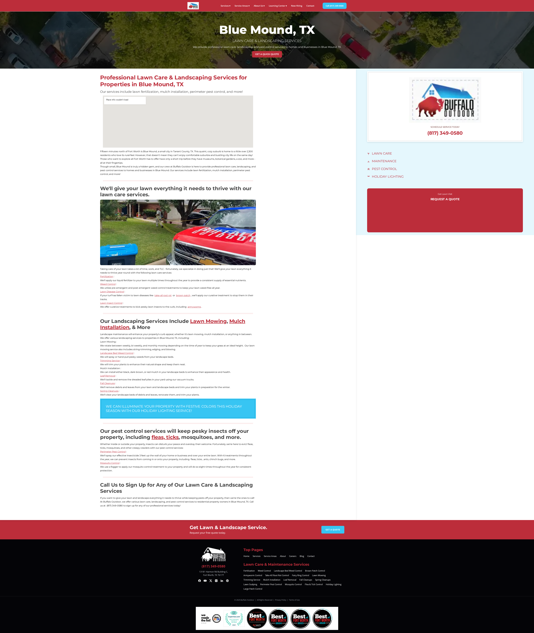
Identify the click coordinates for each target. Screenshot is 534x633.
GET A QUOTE (333, 529)
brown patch (183, 295)
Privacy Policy (280, 600)
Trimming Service (110, 360)
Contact (310, 5)
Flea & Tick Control (314, 584)
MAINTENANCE (384, 161)
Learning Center (278, 5)
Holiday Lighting (333, 584)
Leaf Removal (107, 376)
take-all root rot (163, 295)
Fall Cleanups (107, 383)
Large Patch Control (252, 588)
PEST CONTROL (384, 169)
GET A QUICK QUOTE (267, 54)
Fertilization (106, 276)
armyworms (194, 307)
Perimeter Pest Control (113, 451)
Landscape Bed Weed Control (116, 353)
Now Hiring (296, 5)
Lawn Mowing (208, 321)
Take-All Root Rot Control (277, 575)
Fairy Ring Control (300, 575)
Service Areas (242, 5)
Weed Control (108, 284)
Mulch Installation (271, 579)
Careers (292, 556)
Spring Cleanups (109, 391)
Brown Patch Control (315, 570)
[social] (199, 580)
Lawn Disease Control (112, 291)
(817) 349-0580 (445, 133)
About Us (259, 5)
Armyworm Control (252, 575)
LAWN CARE (382, 153)
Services (225, 5)
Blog (302, 556)
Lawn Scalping (250, 584)
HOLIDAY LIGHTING (388, 176)
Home (246, 556)
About (283, 556)
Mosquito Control (109, 463)
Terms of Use (294, 600)
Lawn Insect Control (111, 303)
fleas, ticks (165, 437)
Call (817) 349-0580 (334, 5)
